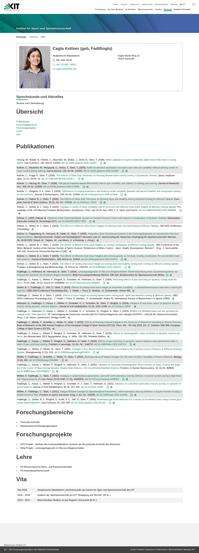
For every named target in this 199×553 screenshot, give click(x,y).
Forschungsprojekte (26, 128)
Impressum (134, 4)
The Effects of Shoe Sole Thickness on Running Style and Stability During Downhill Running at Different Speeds (116, 199)
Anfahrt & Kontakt (182, 9)
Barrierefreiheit (161, 4)
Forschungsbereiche (26, 125)
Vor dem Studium (115, 9)
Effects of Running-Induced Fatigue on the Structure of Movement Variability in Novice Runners (133, 322)
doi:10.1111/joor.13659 (119, 306)
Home (115, 4)
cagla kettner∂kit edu (66, 69)
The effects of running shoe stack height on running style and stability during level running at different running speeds (119, 264)
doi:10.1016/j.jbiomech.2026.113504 (99, 194)
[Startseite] (194, 9)
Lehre (19, 131)
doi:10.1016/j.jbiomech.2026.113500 (61, 186)
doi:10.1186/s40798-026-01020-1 (58, 178)
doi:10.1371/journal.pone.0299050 (83, 283)
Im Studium (130, 9)
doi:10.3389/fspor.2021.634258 (111, 395)
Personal (168, 9)
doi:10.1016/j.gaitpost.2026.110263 (100, 171)
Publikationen (23, 121)
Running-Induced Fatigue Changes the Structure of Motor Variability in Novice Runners (128, 357)
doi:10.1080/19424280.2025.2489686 (157, 210)
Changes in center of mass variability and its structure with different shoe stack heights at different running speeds (118, 207)
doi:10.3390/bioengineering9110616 (72, 352)
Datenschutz (147, 4)
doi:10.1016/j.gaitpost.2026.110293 (79, 163)
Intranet (124, 4)
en (193, 4)
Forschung (100, 9)
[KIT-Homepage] (11, 7)
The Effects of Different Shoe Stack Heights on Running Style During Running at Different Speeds (109, 226)
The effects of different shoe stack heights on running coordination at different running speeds (107, 245)
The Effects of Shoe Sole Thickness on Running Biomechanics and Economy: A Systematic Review (106, 175)
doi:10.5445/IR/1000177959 (72, 221)
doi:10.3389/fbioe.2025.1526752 (105, 267)
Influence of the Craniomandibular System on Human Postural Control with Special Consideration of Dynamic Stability (106, 218)
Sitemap (173, 4)
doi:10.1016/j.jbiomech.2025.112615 (99, 259)
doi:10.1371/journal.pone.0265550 (102, 379)
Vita (18, 134)
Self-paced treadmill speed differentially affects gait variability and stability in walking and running (107, 183)
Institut (158, 9)
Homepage (21, 37)
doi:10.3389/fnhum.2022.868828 (33, 371)
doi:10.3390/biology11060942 (43, 360)
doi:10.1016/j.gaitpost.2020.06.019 (88, 402)
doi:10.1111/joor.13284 (92, 387)
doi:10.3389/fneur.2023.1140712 (110, 344)
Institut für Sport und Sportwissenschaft (43, 28)
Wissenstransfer (145, 9)
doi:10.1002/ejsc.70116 (84, 202)
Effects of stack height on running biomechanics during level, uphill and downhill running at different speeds (117, 295)
